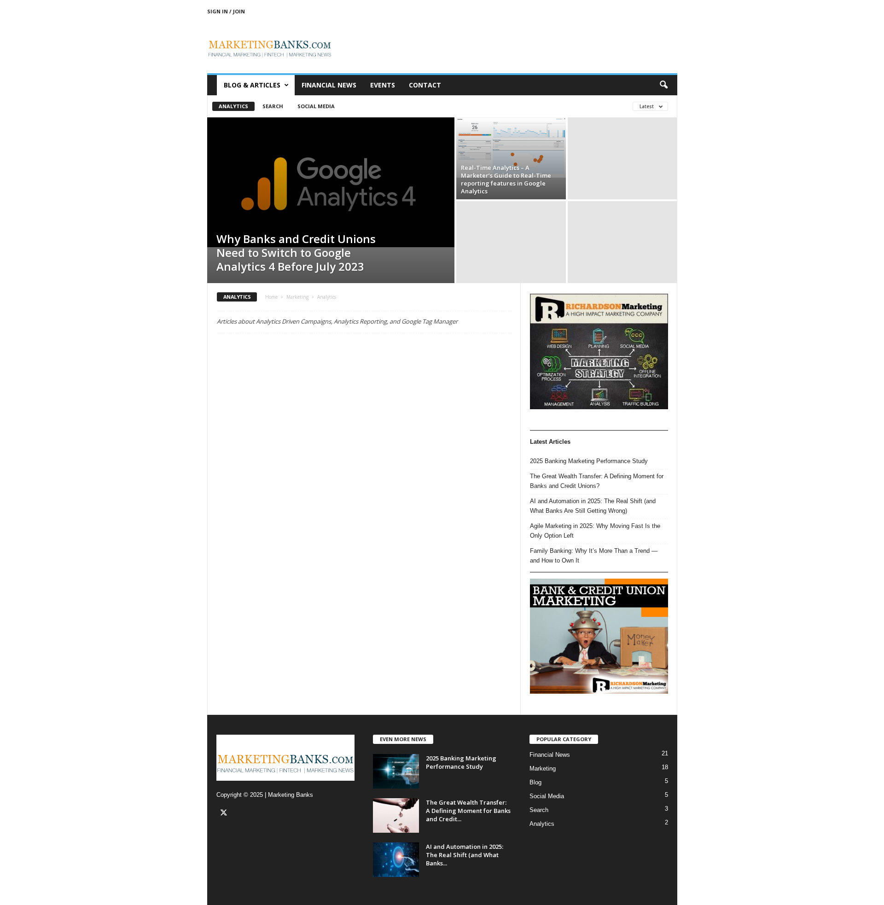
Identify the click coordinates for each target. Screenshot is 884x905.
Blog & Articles (252, 85)
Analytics (233, 106)
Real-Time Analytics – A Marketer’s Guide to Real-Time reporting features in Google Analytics (506, 179)
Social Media (316, 106)
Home (271, 297)
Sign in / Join (226, 11)
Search (272, 106)
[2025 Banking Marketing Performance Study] (396, 771)
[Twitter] (224, 813)
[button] (663, 85)
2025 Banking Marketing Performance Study (589, 461)
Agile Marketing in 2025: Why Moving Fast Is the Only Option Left (595, 530)
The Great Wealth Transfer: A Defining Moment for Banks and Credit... (468, 810)
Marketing (297, 297)
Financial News (329, 85)
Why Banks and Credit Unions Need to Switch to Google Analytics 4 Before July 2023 (296, 252)
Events (382, 85)
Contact (425, 85)
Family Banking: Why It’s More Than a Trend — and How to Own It (593, 555)
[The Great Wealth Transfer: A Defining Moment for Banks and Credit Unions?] (396, 815)
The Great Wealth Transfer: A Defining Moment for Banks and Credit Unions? (596, 481)
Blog (535, 782)
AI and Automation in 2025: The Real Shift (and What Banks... (464, 854)
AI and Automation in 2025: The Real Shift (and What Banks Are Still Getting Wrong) (593, 506)
